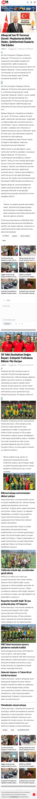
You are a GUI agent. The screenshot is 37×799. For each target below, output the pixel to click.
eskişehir (14, 236)
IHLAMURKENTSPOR (23, 730)
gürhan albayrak (25, 236)
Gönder (7, 324)
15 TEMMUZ (5, 236)
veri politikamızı (13, 797)
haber (4, 240)
